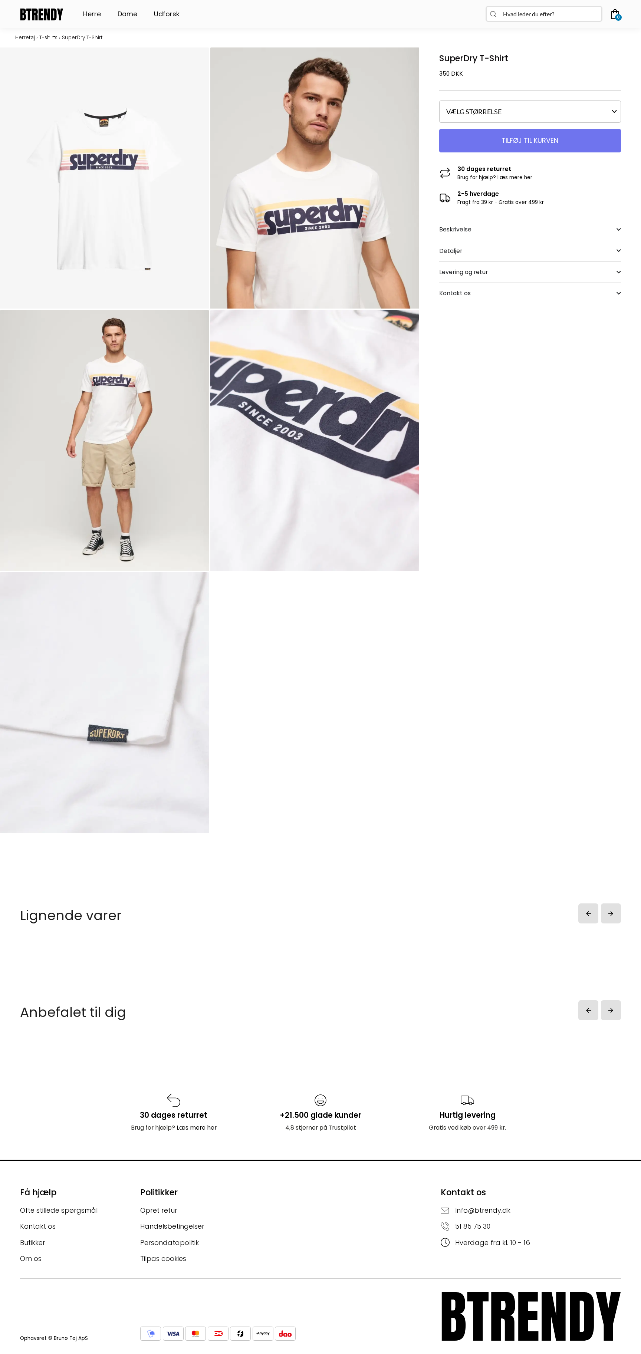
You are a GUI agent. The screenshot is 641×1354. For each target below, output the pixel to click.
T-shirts (48, 37)
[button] (588, 913)
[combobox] (544, 14)
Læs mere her (514, 177)
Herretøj (25, 37)
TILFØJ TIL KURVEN (530, 140)
